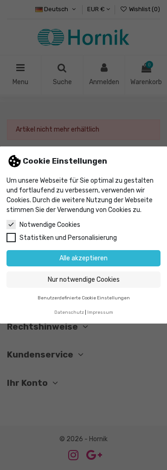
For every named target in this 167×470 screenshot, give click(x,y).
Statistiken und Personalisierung (68, 238)
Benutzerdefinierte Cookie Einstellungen (84, 297)
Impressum (100, 312)
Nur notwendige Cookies (84, 280)
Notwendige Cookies (49, 225)
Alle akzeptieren (83, 258)
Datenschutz (69, 312)
